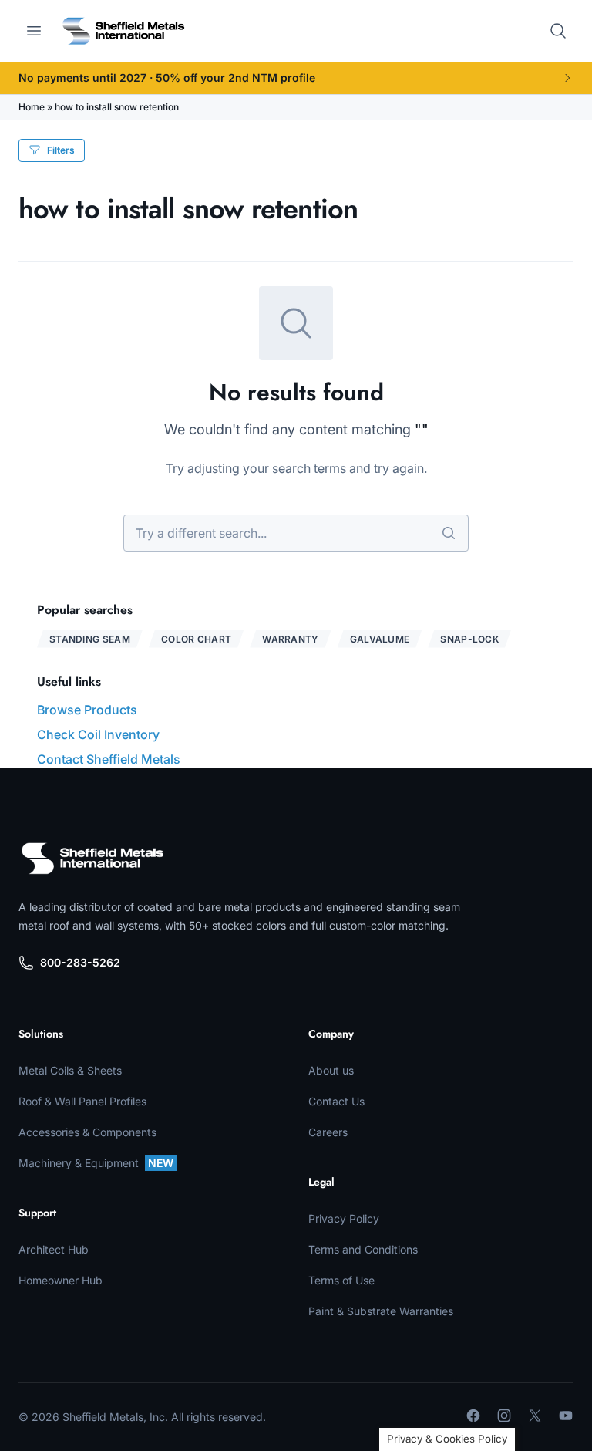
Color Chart (196, 639)
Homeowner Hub (60, 1280)
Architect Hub (53, 1249)
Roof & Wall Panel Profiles (82, 1101)
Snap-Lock (469, 639)
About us (331, 1070)
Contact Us (336, 1101)
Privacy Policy (343, 1218)
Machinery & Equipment (95, 1162)
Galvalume (380, 639)
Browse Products (87, 709)
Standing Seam (89, 639)
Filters (61, 150)
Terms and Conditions (363, 1249)
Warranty (290, 639)
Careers (328, 1132)
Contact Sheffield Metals (108, 759)
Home (31, 107)
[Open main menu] (33, 30)
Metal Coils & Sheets (70, 1070)
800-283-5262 (80, 962)
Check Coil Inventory (98, 734)
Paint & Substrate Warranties (380, 1311)
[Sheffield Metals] (92, 858)
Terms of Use (341, 1280)
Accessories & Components (87, 1132)
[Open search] (558, 30)
